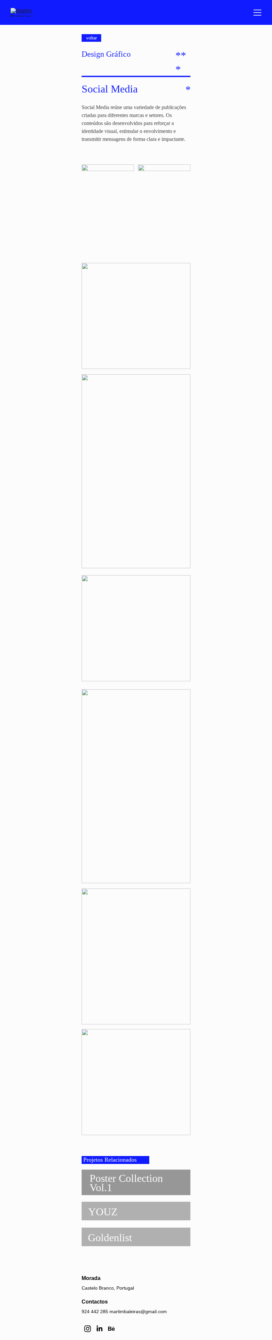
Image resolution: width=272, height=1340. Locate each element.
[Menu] (257, 13)
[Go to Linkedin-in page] (99, 1328)
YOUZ (103, 1212)
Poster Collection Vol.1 (127, 1182)
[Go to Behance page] (111, 1328)
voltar (91, 37)
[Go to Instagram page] (87, 1328)
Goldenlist (110, 1238)
